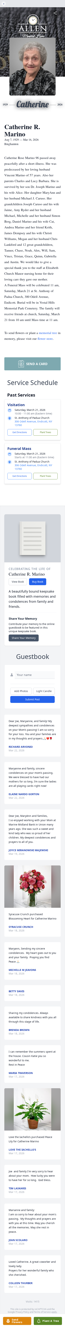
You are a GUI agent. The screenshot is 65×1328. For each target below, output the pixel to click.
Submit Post (32, 699)
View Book (18, 581)
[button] (32, 886)
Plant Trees (45, 432)
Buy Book (37, 581)
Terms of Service (42, 1312)
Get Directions (19, 432)
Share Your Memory (24, 638)
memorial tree (48, 333)
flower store (45, 338)
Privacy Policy (22, 1312)
